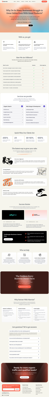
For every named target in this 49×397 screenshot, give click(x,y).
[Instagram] (3, 395)
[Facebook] (2, 395)
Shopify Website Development (31, 114)
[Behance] (5, 395)
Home (15, 1)
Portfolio (26, 1)
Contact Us (33, 1)
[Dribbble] (6, 395)
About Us (22, 1)
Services (18, 1)
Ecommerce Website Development (32, 122)
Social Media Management (8, 122)
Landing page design (30, 109)
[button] (4, 221)
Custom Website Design (30, 117)
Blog (30, 1)
